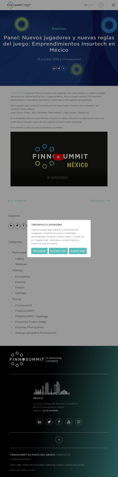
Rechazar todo (58, 251)
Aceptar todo (78, 251)
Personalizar (39, 251)
